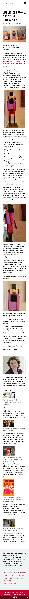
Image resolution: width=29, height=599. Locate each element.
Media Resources (10, 583)
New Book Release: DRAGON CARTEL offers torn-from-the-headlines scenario (13, 459)
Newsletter (8, 570)
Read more (21, 417)
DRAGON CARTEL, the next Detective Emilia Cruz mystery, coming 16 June (13, 500)
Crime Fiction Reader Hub (14, 576)
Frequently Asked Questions (15, 573)
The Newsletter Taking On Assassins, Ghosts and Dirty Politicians (12, 402)
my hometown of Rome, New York (14, 63)
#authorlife (16, 23)
